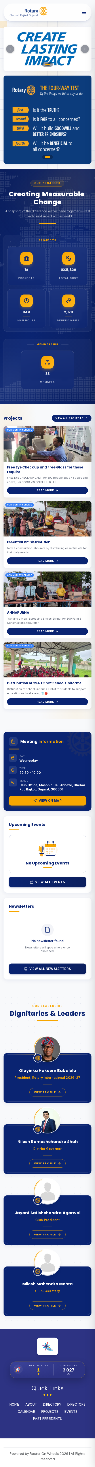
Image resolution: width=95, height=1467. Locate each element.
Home (14, 1404)
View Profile (45, 1092)
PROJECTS (49, 1411)
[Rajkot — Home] (28, 12)
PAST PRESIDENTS (47, 1418)
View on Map (50, 800)
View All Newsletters (50, 969)
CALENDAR (26, 1411)
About (31, 1404)
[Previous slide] (10, 49)
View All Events (50, 882)
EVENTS (71, 1411)
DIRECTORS (76, 1404)
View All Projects (69, 418)
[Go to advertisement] (47, 157)
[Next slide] (85, 49)
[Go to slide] (47, 64)
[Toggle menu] (84, 12)
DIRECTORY (52, 1404)
